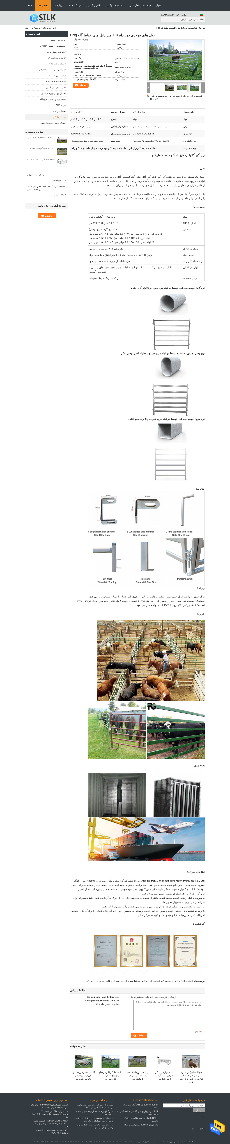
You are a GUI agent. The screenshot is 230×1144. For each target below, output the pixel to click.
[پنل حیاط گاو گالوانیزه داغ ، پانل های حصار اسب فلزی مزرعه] (110, 1062)
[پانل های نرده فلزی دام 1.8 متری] (62, 140)
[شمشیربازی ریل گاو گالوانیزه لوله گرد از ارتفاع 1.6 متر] (164, 1062)
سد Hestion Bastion (55, 81)
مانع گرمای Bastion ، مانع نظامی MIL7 (140, 1124)
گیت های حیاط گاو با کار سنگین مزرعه (41, 159)
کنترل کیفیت (93, 5)
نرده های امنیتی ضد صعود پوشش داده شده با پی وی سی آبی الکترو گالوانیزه (94, 1119)
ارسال (199, 1110)
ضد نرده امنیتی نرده (56, 52)
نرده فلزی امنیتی (57, 40)
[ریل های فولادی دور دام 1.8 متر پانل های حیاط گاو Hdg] (176, 60)
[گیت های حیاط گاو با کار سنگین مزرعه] (62, 162)
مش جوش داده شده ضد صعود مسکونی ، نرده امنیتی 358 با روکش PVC (95, 1106)
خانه (30, 5)
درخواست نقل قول (140, 5)
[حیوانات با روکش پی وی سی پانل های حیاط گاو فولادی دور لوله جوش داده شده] (191, 1062)
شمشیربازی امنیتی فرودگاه (52, 99)
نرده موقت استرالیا (56, 58)
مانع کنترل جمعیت (57, 75)
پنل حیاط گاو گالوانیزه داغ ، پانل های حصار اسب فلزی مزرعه (110, 1075)
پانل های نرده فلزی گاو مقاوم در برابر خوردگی (106, 981)
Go (202, 19)
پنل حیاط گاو (49, 28)
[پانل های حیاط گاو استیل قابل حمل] (62, 151)
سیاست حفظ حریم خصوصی (183, 1141)
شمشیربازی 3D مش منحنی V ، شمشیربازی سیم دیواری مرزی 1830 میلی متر (49, 1114)
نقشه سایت (197, 1128)
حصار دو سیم (59, 111)
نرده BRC (60, 105)
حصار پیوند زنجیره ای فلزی (53, 93)
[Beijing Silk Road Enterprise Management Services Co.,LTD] (43, 18)
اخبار (158, 5)
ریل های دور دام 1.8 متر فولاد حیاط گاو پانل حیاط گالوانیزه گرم (137, 1075)
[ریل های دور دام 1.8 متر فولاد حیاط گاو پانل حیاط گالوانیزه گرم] (137, 1062)
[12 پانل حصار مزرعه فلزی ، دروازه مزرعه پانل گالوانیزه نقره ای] (83, 1062)
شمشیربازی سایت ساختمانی (52, 69)
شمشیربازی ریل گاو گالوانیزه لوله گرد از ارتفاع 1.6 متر (164, 1075)
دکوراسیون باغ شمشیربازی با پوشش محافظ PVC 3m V (51, 1131)
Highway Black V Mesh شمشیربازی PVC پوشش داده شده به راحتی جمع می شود (50, 1123)
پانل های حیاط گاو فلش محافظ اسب (145, 981)
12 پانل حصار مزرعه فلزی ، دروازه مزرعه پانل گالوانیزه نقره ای (83, 1075)
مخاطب (82, 85)
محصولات (43, 5)
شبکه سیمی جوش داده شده (52, 123)
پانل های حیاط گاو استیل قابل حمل (40, 148)
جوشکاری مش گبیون (55, 87)
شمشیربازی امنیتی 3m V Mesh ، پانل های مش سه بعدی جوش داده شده (49, 1106)
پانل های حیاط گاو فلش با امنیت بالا (179, 981)
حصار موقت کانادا (57, 63)
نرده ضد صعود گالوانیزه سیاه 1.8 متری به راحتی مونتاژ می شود (95, 1126)
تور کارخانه (74, 5)
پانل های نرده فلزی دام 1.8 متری (39, 137)
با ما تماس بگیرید (114, 5)
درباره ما (58, 5)
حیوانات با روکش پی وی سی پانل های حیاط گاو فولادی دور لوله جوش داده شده (191, 1077)
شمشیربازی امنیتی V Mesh (52, 46)
